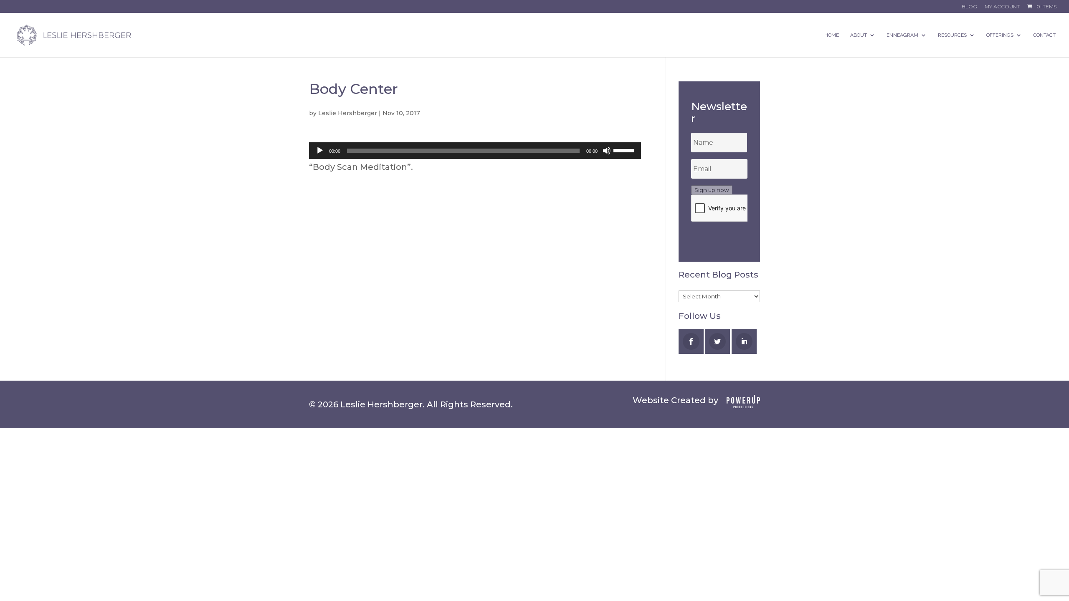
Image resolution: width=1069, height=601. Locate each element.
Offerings (999, 35)
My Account (1002, 7)
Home (831, 35)
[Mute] (607, 150)
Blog (969, 7)
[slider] (625, 149)
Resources (952, 35)
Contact (1044, 35)
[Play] (320, 150)
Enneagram (902, 35)
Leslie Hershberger (347, 113)
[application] (475, 150)
